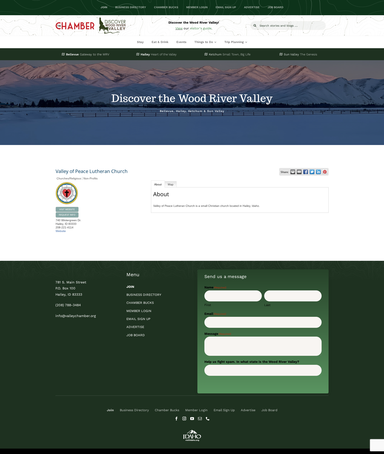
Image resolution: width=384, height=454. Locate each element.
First (207, 305)
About (158, 184)
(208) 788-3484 (68, 305)
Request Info (67, 215)
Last (267, 305)
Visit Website (67, 209)
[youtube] (192, 418)
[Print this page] (292, 171)
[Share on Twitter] (312, 171)
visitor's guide (200, 28)
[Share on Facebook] (305, 171)
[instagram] (184, 418)
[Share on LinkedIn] (318, 171)
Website (61, 231)
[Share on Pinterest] (324, 171)
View (179, 28)
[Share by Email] (299, 171)
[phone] (208, 418)
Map (170, 184)
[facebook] (176, 418)
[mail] (200, 418)
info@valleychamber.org (75, 316)
